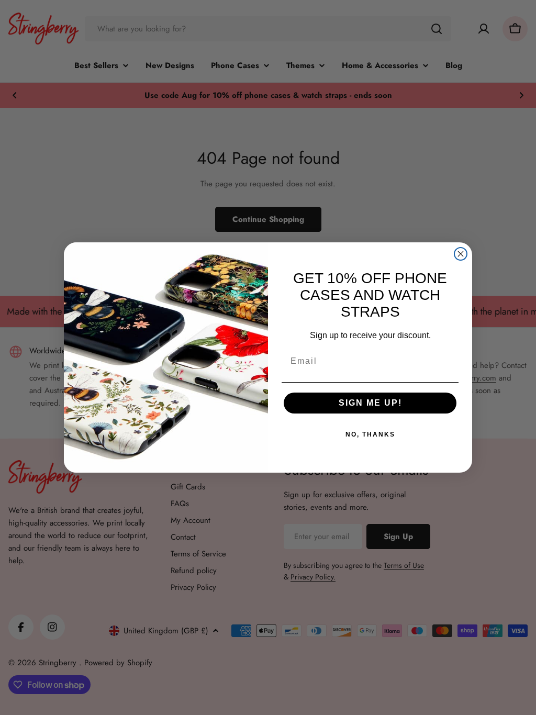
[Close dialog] (460, 254)
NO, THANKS (370, 434)
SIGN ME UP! (370, 402)
